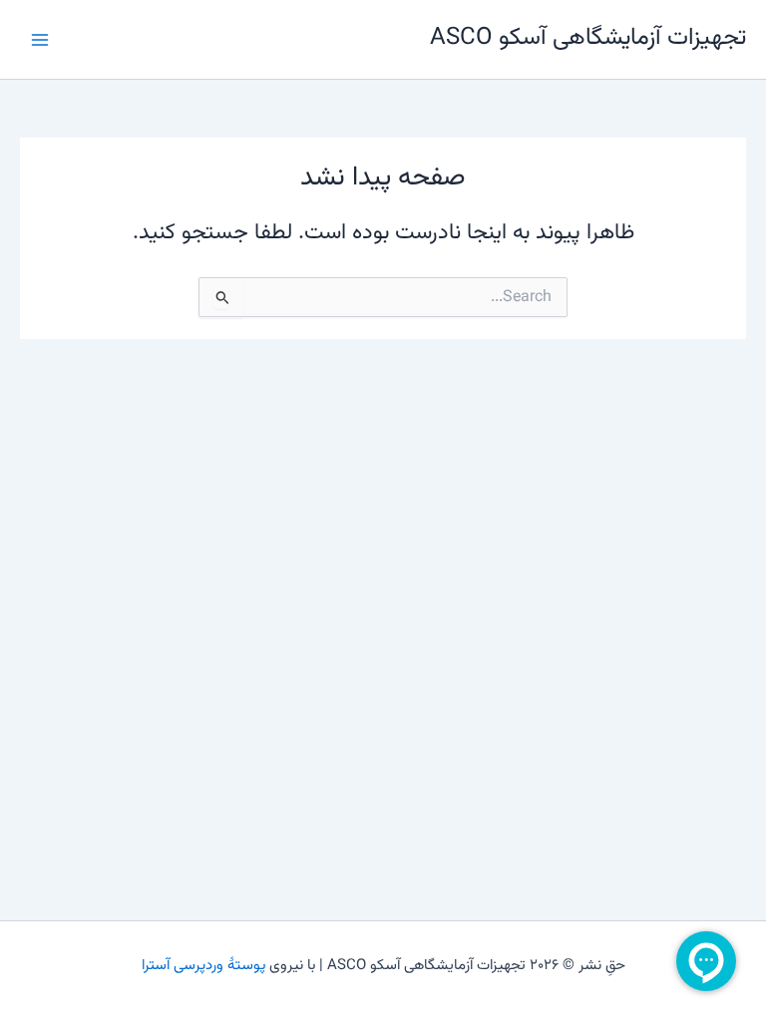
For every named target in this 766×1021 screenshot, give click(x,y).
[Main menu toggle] (40, 39)
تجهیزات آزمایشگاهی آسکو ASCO (588, 38)
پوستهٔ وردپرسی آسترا (203, 965)
